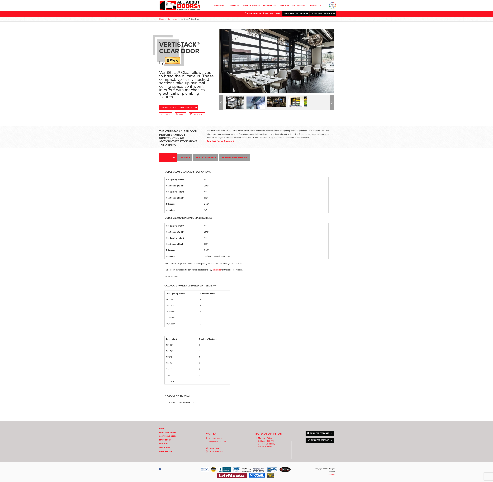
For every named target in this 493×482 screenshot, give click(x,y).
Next (332, 102)
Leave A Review (166, 451)
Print (182, 114)
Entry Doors (165, 440)
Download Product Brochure (219, 141)
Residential (219, 5)
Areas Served (269, 5)
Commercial (233, 5)
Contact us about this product (177, 107)
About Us (284, 5)
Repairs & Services (251, 5)
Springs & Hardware (234, 157)
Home (161, 19)
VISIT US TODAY (272, 13)
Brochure (198, 114)
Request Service (323, 13)
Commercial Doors (167, 436)
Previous (221, 102)
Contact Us (315, 5)
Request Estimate (296, 13)
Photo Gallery (299, 5)
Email (167, 114)
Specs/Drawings (206, 157)
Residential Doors (167, 432)
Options (185, 157)
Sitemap (332, 474)
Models (166, 157)
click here (217, 270)
